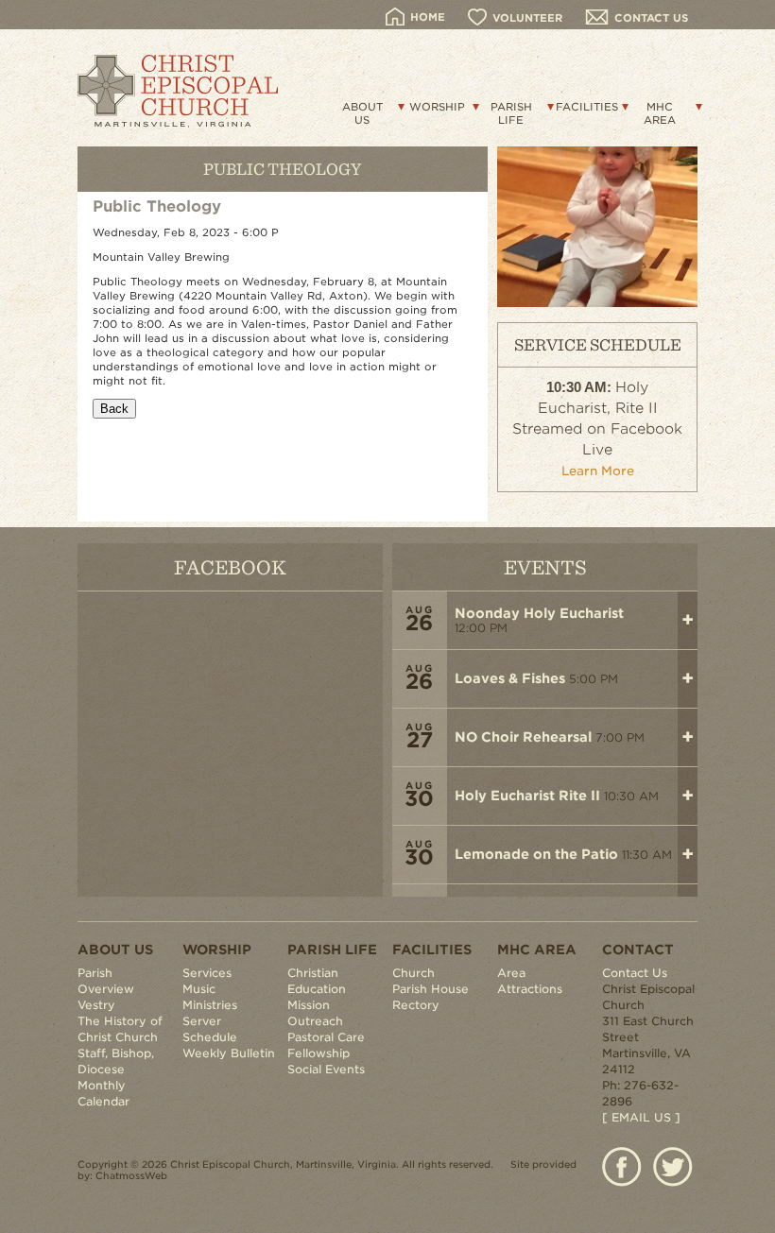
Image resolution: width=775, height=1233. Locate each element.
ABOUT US (362, 113)
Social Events (326, 1069)
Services (207, 973)
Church (413, 973)
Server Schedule (209, 1029)
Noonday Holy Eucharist (539, 613)
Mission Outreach (315, 1013)
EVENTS (545, 566)
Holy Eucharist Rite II (527, 795)
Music (198, 989)
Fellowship (318, 1053)
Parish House (430, 989)
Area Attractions (529, 981)
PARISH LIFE (511, 113)
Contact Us (634, 973)
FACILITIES (587, 106)
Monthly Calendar (103, 1093)
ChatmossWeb (131, 1175)
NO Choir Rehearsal (523, 737)
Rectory (415, 1005)
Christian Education (316, 981)
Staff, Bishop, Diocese (116, 1061)
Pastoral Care (326, 1037)
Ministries (209, 1005)
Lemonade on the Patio (536, 854)
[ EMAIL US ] (641, 1117)
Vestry (96, 1005)
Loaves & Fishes (510, 678)
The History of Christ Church (120, 1029)
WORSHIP (437, 106)
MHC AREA (660, 113)
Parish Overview (106, 981)
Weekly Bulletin (228, 1053)
